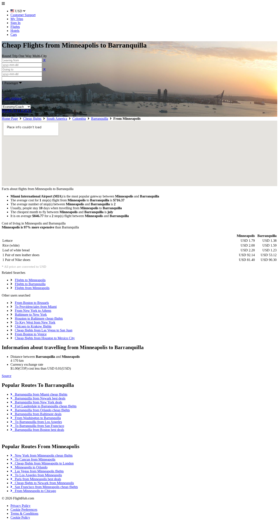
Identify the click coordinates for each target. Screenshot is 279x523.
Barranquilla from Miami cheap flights (39, 394)
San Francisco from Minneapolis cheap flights (45, 487)
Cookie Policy (20, 517)
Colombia (79, 118)
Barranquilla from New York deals (37, 402)
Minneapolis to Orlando (30, 467)
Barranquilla (99, 118)
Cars (13, 34)
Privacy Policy (20, 506)
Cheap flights (32, 118)
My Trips (16, 19)
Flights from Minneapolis (32, 288)
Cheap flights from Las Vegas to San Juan (43, 330)
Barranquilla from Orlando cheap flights (41, 410)
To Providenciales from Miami (36, 307)
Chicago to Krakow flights (33, 326)
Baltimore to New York (31, 314)
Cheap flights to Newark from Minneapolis (43, 483)
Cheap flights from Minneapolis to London (43, 463)
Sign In (15, 23)
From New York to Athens (33, 310)
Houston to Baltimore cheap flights (39, 318)
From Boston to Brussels (32, 303)
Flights (15, 27)
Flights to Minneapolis (30, 280)
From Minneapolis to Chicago (34, 491)
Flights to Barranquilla (30, 284)
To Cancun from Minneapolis (33, 459)
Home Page (10, 118)
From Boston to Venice (31, 334)
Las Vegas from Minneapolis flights (38, 471)
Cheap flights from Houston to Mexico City (45, 338)
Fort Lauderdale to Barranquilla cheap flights (44, 406)
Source (6, 376)
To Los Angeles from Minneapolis (37, 475)
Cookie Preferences (23, 509)
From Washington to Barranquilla (36, 418)
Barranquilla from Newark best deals (38, 398)
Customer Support (23, 15)
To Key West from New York (35, 322)
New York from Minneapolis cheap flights (42, 455)
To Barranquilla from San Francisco (38, 426)
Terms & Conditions (24, 513)
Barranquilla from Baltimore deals (36, 414)
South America (57, 118)
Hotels (14, 31)
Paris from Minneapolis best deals (36, 479)
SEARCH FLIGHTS (16, 111)
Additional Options (16, 115)
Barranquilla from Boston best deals (38, 430)
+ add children (12, 98)
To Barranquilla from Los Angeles (37, 422)
